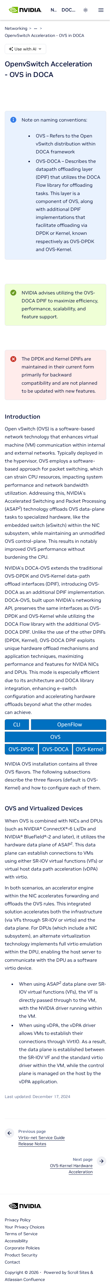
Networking (54, 10)
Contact (12, 1262)
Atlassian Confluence (25, 1279)
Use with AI (25, 49)
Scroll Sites (78, 1272)
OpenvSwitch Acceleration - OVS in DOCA (44, 35)
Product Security (21, 1255)
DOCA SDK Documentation (68, 10)
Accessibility (16, 1240)
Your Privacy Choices (24, 1227)
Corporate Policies (22, 1248)
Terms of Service (21, 1233)
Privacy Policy (17, 1220)
